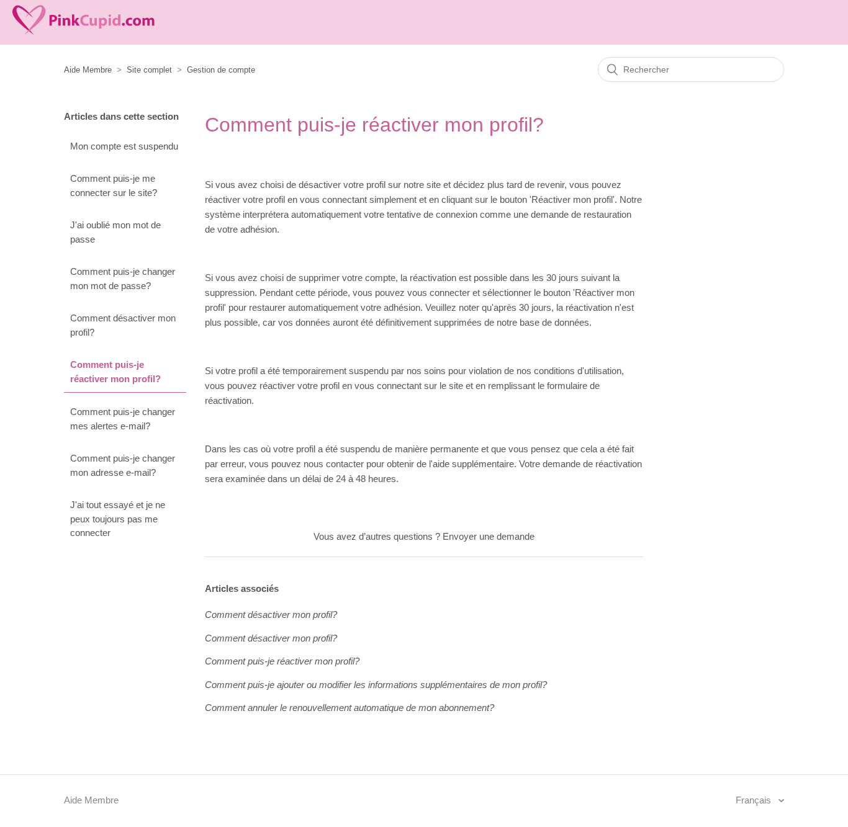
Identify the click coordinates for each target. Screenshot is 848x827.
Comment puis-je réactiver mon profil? (115, 371)
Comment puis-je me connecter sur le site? (113, 185)
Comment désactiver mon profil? (123, 325)
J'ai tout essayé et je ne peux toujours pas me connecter (117, 518)
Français (755, 800)
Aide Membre (88, 69)
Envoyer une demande (489, 536)
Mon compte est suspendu (124, 146)
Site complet (149, 69)
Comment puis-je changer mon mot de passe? (122, 278)
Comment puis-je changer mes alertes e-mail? (122, 418)
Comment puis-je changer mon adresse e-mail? (122, 465)
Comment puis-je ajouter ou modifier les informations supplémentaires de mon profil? (376, 684)
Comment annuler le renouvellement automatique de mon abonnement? (349, 707)
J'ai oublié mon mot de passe (115, 232)
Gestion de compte (221, 69)
